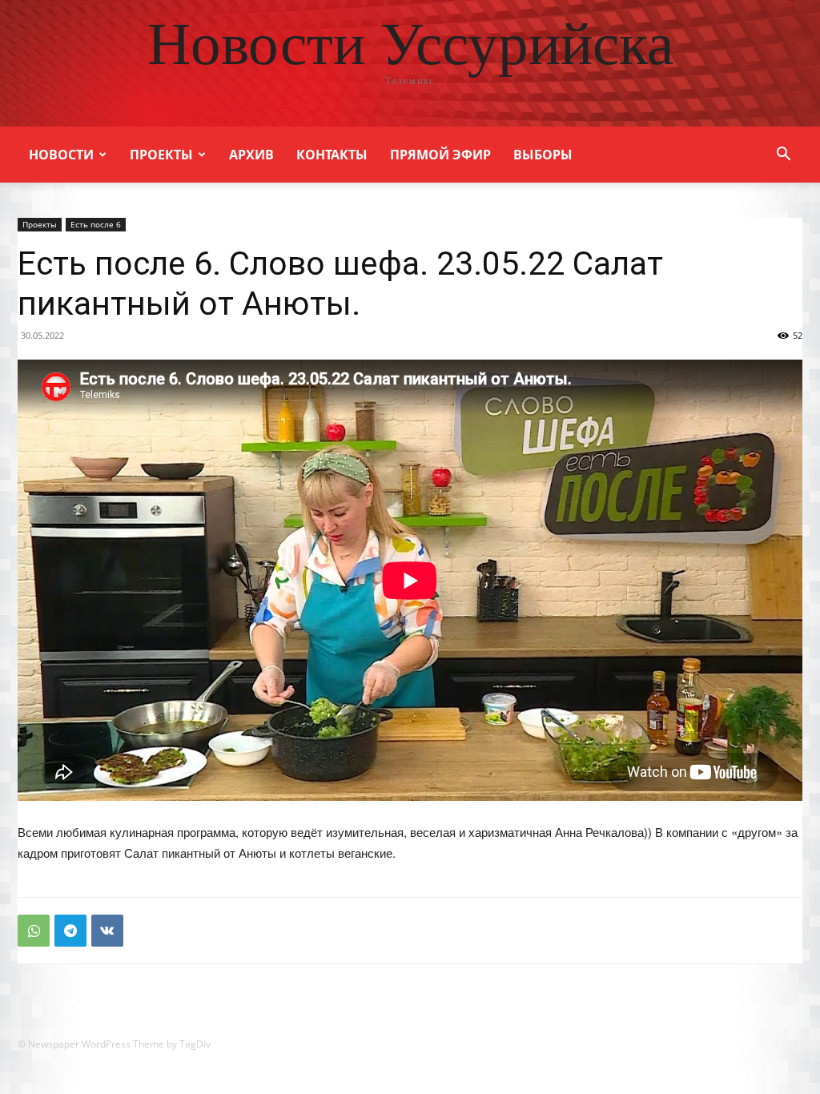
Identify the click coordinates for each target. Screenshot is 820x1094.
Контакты (332, 154)
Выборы (543, 154)
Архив (251, 154)
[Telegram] (70, 931)
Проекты (161, 154)
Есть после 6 (95, 224)
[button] (783, 155)
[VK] (107, 931)
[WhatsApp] (34, 931)
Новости (61, 154)
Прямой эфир (440, 154)
